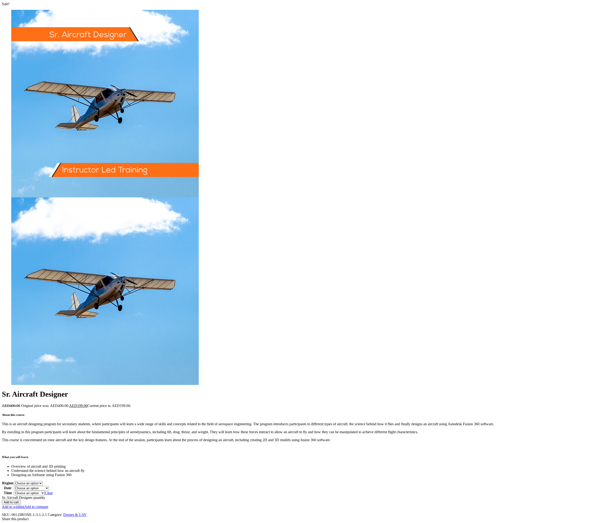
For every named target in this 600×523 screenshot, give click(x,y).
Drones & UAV (75, 515)
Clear (49, 493)
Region (7, 483)
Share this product (15, 519)
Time (8, 493)
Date (7, 488)
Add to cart (11, 502)
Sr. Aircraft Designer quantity (23, 498)
